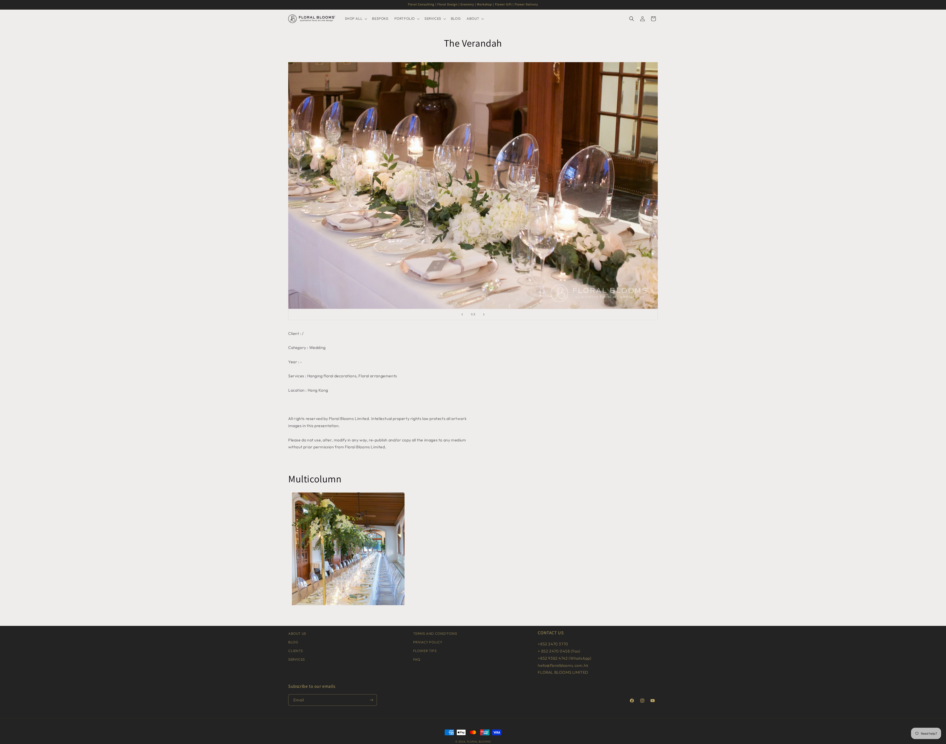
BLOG (293, 642)
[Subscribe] (371, 700)
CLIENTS (295, 651)
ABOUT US (297, 633)
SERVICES (296, 659)
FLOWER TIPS (425, 651)
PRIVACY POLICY (427, 642)
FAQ (416, 659)
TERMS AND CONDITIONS (435, 633)
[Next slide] (483, 314)
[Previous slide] (462, 314)
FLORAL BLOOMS (479, 741)
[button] (355, 18)
